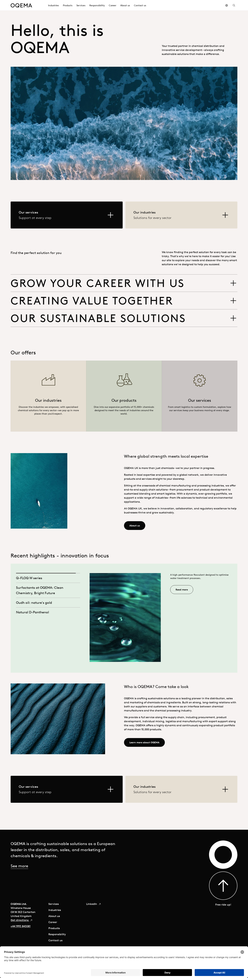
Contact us (55, 940)
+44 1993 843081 (21, 926)
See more (19, 865)
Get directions (20, 920)
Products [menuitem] (67, 5)
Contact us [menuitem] (140, 5)
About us (54, 916)
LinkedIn (92, 904)
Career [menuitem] (112, 5)
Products (54, 928)
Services (53, 904)
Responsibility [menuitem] (97, 5)
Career (52, 922)
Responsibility (57, 934)
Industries (54, 910)
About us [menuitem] (125, 5)
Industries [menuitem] (53, 5)
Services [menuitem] (80, 5)
